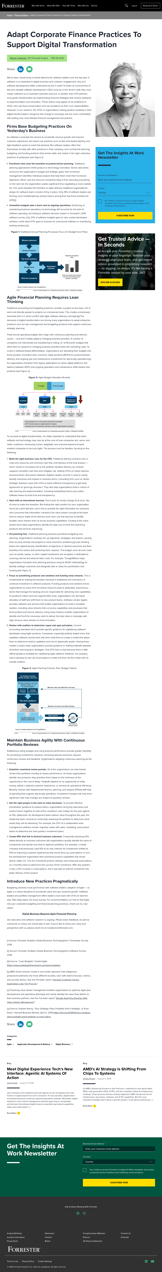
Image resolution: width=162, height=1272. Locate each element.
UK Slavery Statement (92, 1241)
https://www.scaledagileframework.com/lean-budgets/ (33, 965)
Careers (48, 1237)
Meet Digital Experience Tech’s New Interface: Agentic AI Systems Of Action (40, 1073)
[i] (15, 200)
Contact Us (126, 1233)
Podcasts (125, 1237)
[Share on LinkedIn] (20, 69)
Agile (9, 1044)
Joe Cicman (12, 1083)
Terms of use (12, 1261)
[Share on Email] (29, 69)
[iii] (78, 316)
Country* (101, 188)
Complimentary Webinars (94, 1233)
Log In (134, 5)
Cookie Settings (45, 1261)
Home (9, 15)
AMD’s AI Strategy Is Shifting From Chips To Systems (114, 1071)
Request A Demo (150, 5)
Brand (47, 1241)
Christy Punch (89, 1078)
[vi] (74, 542)
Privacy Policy (28, 1261)
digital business (63, 1044)
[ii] (28, 225)
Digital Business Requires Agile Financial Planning (49, 913)
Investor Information (16, 1237)
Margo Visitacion (18, 58)
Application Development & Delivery (33, 1044)
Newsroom (49, 1233)
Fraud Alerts (12, 1241)
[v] (41, 528)
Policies (86, 1237)
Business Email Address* (108, 175)
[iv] (89, 359)
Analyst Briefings (14, 1233)
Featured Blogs (21, 15)
